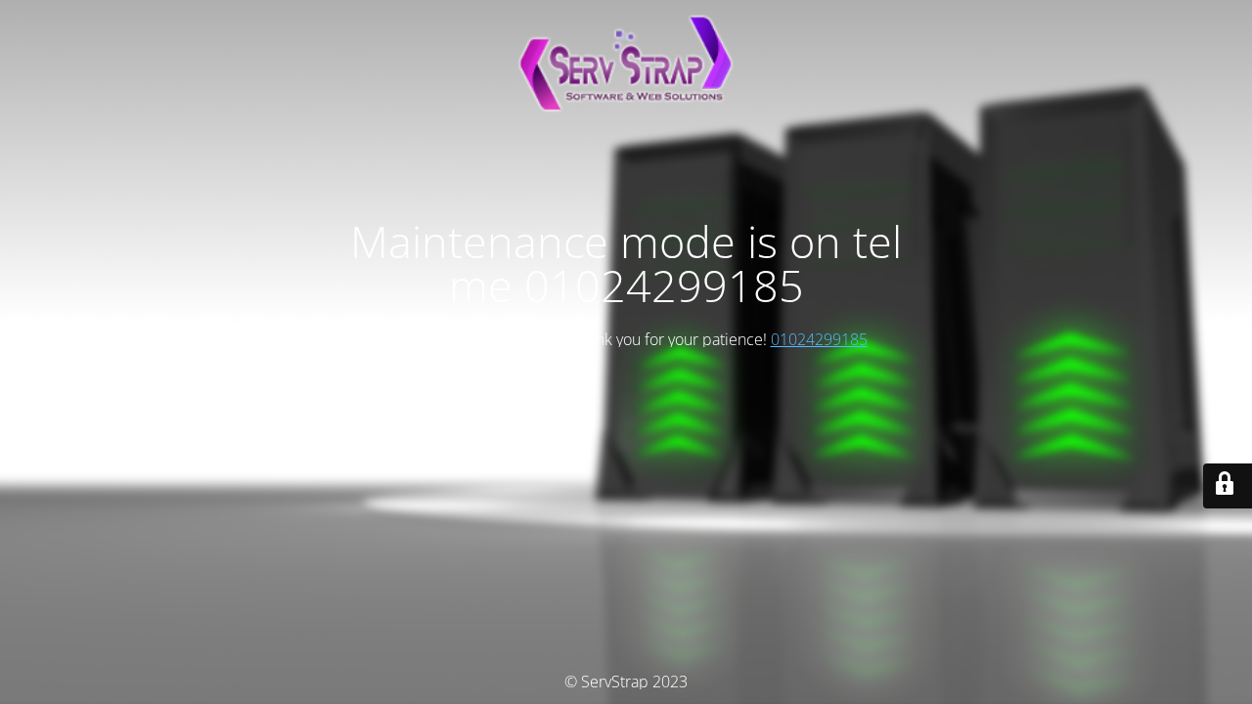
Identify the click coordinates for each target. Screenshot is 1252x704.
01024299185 (819, 339)
